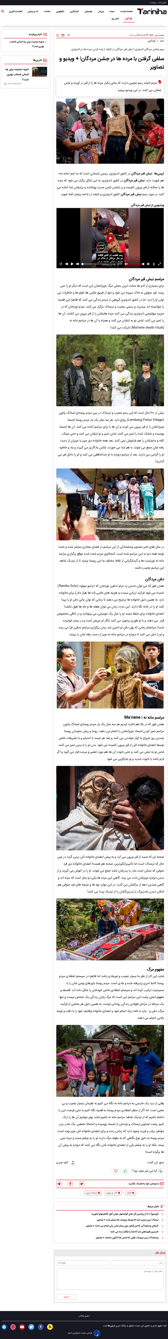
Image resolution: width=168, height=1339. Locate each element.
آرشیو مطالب (84, 1316)
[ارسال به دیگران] (62, 35)
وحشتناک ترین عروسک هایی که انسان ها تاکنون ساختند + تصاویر (127, 1238)
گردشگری (74, 11)
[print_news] (57, 35)
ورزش (101, 11)
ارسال (66, 1297)
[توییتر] (81, 1183)
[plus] (125, 1171)
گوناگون (129, 19)
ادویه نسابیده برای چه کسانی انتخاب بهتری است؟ (27, 44)
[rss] (50, 1327)
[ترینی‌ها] (152, 11)
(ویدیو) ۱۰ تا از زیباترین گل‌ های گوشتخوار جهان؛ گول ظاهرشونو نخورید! (124, 1214)
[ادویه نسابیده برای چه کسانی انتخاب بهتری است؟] (39, 72)
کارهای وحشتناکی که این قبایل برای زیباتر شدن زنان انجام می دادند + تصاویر (122, 1226)
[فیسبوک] (70, 1183)
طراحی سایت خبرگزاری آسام (80, 1333)
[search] (2, 12)
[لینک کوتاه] (68, 35)
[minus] (116, 1171)
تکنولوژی (60, 11)
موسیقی (88, 11)
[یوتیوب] (22, 1327)
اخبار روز (115, 19)
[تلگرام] (58, 1183)
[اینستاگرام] (13, 1327)
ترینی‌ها (111, 1326)
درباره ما (153, 2)
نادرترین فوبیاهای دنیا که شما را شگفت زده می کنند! (134, 1232)
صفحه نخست (126, 11)
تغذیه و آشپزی (15, 11)
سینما (112, 11)
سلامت (47, 11)
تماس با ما (162, 2)
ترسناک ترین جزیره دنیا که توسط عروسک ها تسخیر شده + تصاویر (127, 1220)
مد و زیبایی (33, 11)
